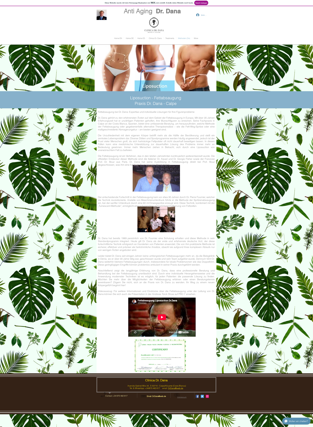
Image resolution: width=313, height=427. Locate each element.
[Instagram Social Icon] (207, 396)
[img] (115, 68)
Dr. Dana (168, 11)
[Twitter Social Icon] (202, 396)
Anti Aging (133, 11)
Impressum (182, 397)
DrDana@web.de (175, 388)
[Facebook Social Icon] (197, 396)
